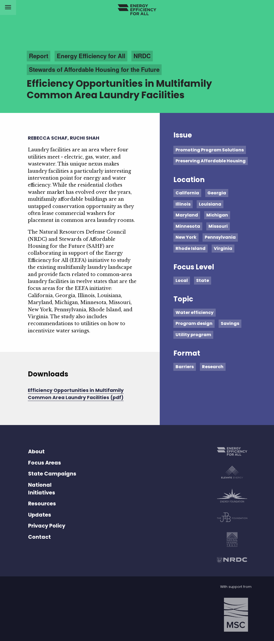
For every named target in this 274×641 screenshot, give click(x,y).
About (36, 451)
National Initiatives (41, 488)
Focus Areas (44, 462)
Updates (39, 514)
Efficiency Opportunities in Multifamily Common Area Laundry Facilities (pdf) (76, 393)
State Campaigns (52, 473)
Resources (42, 503)
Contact (39, 537)
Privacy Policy (46, 525)
